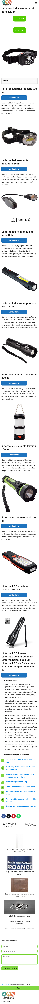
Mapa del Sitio (5, 1001)
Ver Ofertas (19, 19)
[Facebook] (3, 816)
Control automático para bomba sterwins (21, 787)
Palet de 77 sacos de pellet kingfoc (30, 824)
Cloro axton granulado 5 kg (16, 782)
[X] (8, 816)
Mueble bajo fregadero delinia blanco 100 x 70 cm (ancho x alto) (9, 825)
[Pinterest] (13, 816)
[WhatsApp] (18, 816)
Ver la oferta (14, 98)
